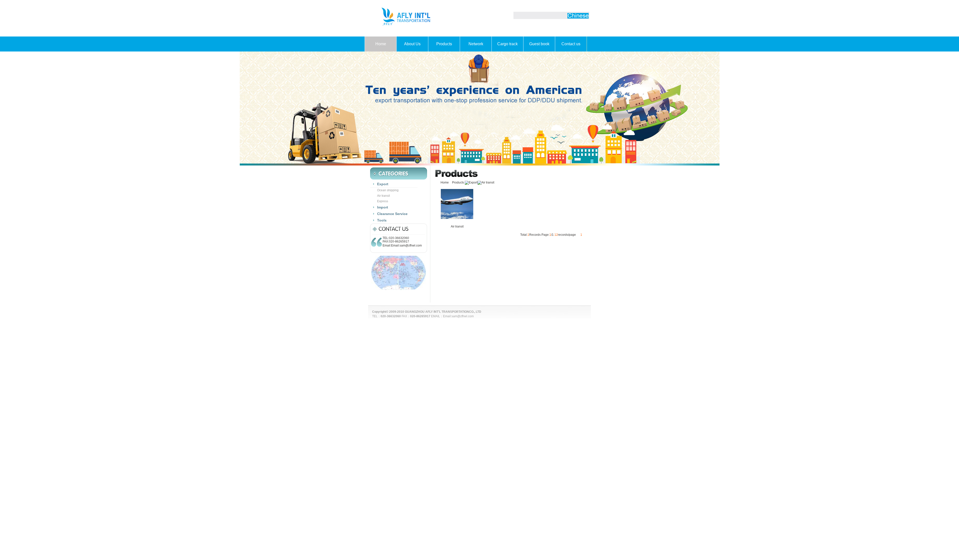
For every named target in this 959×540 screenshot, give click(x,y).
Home (380, 44)
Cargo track (507, 44)
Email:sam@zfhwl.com (458, 316)
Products (444, 44)
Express (382, 201)
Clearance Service (392, 214)
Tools (382, 220)
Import (382, 207)
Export (473, 182)
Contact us (570, 44)
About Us (412, 44)
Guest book (539, 44)
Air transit (487, 182)
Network (476, 44)
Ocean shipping (388, 190)
